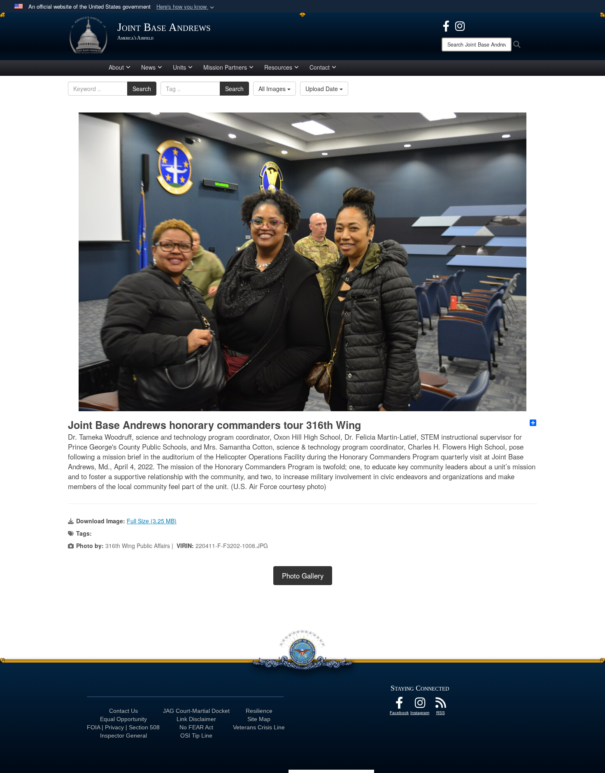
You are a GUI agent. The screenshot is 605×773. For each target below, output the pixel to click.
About (116, 67)
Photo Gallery (302, 576)
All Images (272, 88)
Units (179, 67)
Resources (278, 67)
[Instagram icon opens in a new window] (460, 25)
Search (142, 88)
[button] (186, 6)
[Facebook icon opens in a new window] (446, 25)
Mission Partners (225, 67)
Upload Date (322, 88)
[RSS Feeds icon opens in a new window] (440, 705)
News (148, 67)
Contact (319, 67)
